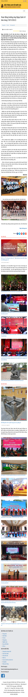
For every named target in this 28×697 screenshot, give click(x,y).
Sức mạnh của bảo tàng (5, 457)
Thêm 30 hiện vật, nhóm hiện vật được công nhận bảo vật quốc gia (12, 380)
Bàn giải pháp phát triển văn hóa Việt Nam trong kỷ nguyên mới (11, 291)
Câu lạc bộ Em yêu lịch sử (8, 660)
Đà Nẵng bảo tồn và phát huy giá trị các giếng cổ (11, 422)
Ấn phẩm (4, 662)
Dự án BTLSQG (5, 644)
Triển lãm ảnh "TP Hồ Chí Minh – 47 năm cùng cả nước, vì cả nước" (12, 517)
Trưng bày (5, 640)
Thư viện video (6, 653)
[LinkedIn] (24, 234)
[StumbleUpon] (26, 234)
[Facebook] (17, 234)
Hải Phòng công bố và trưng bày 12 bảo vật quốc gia (10, 496)
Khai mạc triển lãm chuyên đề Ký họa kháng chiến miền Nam (11, 538)
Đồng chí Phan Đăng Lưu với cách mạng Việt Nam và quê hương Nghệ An (13, 560)
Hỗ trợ (4, 646)
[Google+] (22, 234)
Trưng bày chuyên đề (7, 651)
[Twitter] (19, 234)
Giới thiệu (5, 636)
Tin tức (8, 25)
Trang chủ (3, 25)
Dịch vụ (4, 657)
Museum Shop (6, 664)
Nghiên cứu (5, 642)
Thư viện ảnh (5, 655)
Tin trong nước (12, 25)
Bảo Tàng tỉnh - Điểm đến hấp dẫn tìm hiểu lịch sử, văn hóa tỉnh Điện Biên (13, 475)
